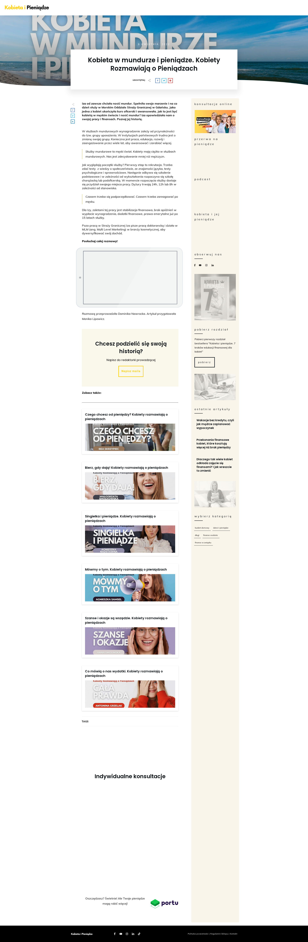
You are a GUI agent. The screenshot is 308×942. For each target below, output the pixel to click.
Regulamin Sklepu (219, 934)
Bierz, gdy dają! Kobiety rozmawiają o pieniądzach (126, 467)
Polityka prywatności (198, 934)
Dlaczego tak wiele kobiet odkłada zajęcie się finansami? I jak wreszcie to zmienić (215, 465)
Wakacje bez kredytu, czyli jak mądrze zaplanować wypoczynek (215, 424)
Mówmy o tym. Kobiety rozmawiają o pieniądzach (126, 569)
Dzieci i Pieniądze (220, 528)
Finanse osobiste (210, 535)
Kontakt (233, 934)
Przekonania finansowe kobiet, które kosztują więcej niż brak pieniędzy (215, 443)
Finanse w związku (203, 542)
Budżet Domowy (202, 528)
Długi (197, 535)
